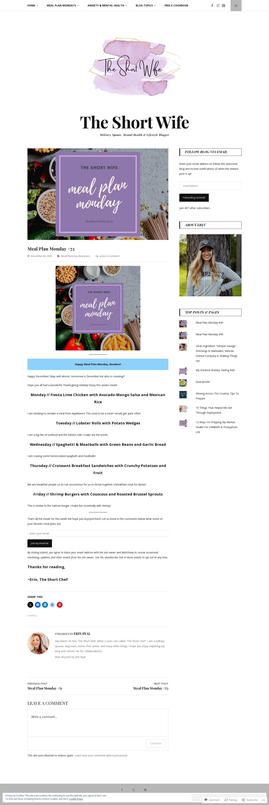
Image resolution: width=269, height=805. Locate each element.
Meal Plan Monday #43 (209, 322)
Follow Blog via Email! (194, 197)
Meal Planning (69, 256)
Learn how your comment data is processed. (101, 755)
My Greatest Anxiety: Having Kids (215, 370)
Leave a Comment (109, 256)
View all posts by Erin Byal (70, 657)
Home (31, 5)
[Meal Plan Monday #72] (97, 239)
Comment (155, 743)
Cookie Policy (76, 798)
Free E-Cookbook (176, 5)
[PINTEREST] (146, 789)
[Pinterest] (224, 5)
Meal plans (84, 256)
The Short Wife (134, 122)
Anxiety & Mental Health (106, 5)
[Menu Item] (213, 5)
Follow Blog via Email (206, 152)
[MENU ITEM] (123, 789)
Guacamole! (203, 381)
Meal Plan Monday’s (61, 5)
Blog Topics (144, 5)
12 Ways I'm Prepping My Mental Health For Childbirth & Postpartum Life (217, 427)
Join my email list (39, 543)
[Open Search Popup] (236, 5)
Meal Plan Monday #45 (209, 334)
